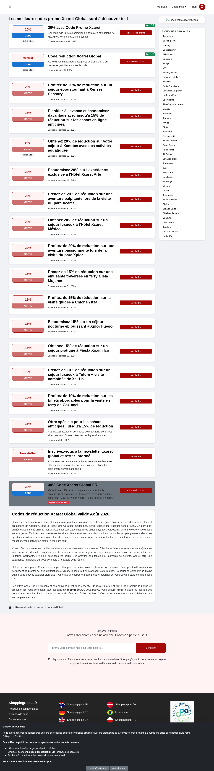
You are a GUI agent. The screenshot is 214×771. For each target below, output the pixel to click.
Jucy (165, 168)
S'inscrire (151, 648)
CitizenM (167, 190)
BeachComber (170, 140)
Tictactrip (167, 131)
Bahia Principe (170, 199)
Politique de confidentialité (23, 708)
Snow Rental (169, 145)
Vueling (166, 45)
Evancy (166, 109)
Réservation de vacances (29, 607)
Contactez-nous (17, 719)
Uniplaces (167, 177)
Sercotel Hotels (170, 77)
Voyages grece (170, 159)
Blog (194, 6)
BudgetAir (167, 236)
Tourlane (167, 227)
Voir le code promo (136, 32)
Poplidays (167, 181)
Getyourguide (169, 136)
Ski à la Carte (169, 208)
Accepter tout (118, 768)
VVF (165, 68)
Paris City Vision (171, 86)
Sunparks (167, 59)
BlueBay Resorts (171, 213)
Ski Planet (168, 54)
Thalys (166, 63)
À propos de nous (18, 714)
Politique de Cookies (13, 736)
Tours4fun (168, 195)
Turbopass (168, 163)
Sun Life (167, 218)
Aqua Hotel (168, 149)
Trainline (167, 81)
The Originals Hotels (173, 104)
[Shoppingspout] (18, 7)
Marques (162, 6)
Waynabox (168, 172)
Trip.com (167, 118)
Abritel (166, 127)
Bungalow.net (169, 50)
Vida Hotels (168, 222)
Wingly (166, 122)
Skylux (166, 204)
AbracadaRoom (170, 231)
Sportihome (168, 99)
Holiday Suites (170, 72)
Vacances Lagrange (173, 90)
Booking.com (169, 40)
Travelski (167, 113)
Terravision (168, 36)
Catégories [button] (178, 6)
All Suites (167, 154)
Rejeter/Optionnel (97, 768)
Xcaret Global (55, 607)
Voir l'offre (136, 90)
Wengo (166, 186)
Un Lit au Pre (169, 95)
